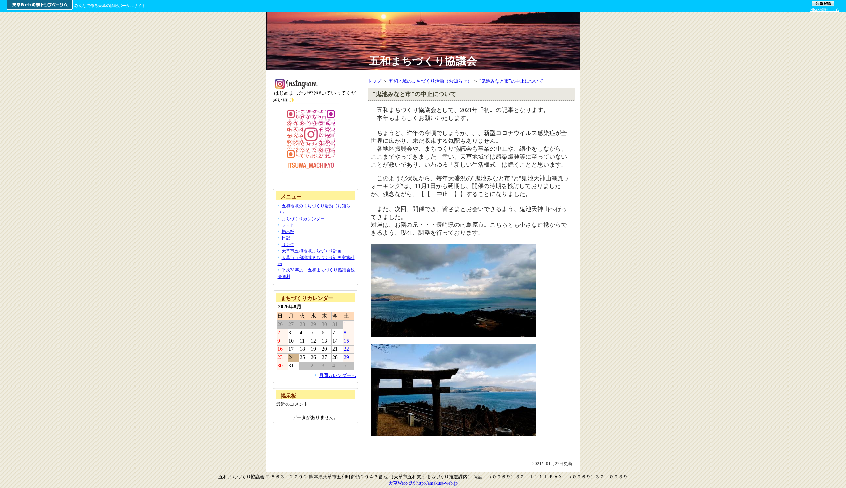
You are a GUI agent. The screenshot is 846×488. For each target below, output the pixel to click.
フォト (288, 225)
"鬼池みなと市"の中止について (511, 81)
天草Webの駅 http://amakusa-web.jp (423, 483)
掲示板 (288, 231)
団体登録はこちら (824, 10)
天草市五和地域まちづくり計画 (312, 250)
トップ (374, 81)
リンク (288, 244)
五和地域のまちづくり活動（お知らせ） (430, 81)
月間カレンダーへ (337, 375)
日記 (286, 237)
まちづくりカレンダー (303, 218)
